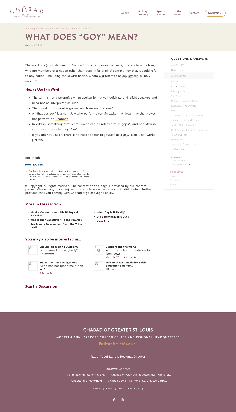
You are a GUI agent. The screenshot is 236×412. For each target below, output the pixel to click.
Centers (194, 13)
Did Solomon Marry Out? (113, 216)
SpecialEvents (161, 13)
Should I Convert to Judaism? (59, 246)
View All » (103, 221)
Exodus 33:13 (36, 177)
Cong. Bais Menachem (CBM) (86, 374)
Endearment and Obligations (58, 262)
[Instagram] (122, 399)
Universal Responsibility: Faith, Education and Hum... (126, 264)
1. (26, 171)
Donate (213, 13)
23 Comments (129, 257)
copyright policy (101, 193)
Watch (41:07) (112, 257)
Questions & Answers (59, 28)
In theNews (177, 13)
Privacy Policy (136, 388)
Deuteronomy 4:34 (54, 177)
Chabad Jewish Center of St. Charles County (137, 380)
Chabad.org (110, 388)
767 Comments (47, 254)
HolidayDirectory (142, 13)
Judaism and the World (121, 246)
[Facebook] (113, 399)
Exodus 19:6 (34, 171)
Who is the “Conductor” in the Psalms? (56, 219)
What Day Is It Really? (111, 212)
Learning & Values (35, 28)
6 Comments (46, 273)
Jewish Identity (82, 28)
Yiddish (41, 124)
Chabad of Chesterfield (86, 380)
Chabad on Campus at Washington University (141, 374)
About (125, 13)
